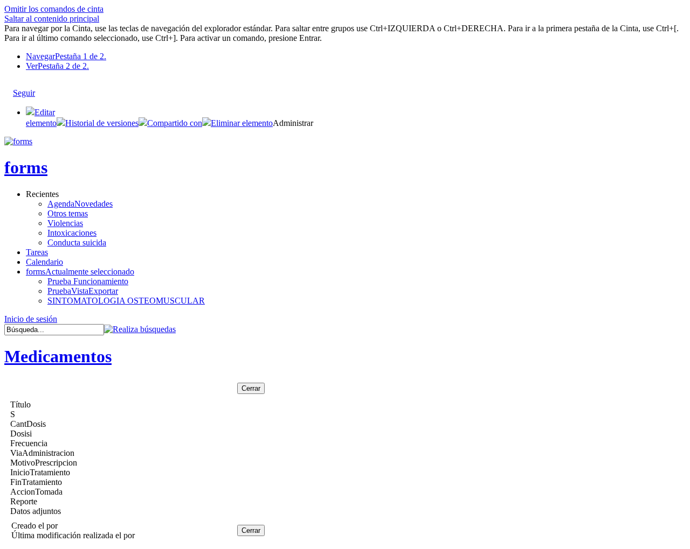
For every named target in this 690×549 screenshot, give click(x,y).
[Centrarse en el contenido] (45, 88)
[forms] (18, 141)
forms (25, 167)
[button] (98, 123)
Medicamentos (58, 356)
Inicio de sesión (30, 318)
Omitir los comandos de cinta (54, 8)
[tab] (356, 56)
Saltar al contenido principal (51, 18)
